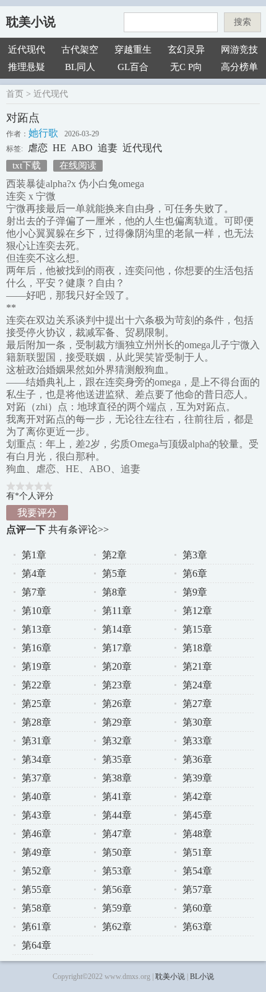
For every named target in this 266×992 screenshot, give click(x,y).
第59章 (117, 908)
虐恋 (38, 148)
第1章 (34, 555)
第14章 (117, 629)
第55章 (36, 889)
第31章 (36, 740)
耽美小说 (31, 22)
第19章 (36, 666)
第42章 (197, 796)
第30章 (197, 722)
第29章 (117, 722)
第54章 (197, 871)
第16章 (36, 648)
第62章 (117, 926)
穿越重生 (133, 50)
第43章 (36, 815)
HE (59, 148)
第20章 (117, 666)
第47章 (117, 833)
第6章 (194, 573)
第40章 (36, 796)
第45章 (197, 815)
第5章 (114, 573)
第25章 (36, 703)
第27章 (197, 703)
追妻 (108, 148)
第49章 (36, 852)
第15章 (197, 629)
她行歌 (43, 133)
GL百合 (133, 67)
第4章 (34, 573)
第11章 (117, 610)
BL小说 (202, 976)
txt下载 (26, 165)
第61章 (36, 926)
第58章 (36, 908)
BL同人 (80, 67)
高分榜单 (239, 67)
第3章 (194, 555)
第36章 (197, 759)
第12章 (197, 610)
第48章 (197, 833)
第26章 (117, 703)
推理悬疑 (26, 67)
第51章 (197, 852)
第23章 (117, 685)
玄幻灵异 (186, 50)
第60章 (197, 908)
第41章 (117, 796)
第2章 (114, 555)
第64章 (36, 945)
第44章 (117, 815)
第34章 (36, 759)
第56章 (117, 889)
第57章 (197, 889)
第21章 (197, 666)
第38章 (117, 778)
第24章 (197, 685)
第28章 (36, 722)
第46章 (36, 833)
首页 (15, 94)
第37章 (36, 778)
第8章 (114, 592)
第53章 (117, 871)
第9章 (194, 592)
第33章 (197, 740)
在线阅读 (78, 165)
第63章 (197, 926)
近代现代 (26, 50)
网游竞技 (239, 50)
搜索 (242, 22)
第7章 (34, 592)
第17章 (117, 648)
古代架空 (79, 50)
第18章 (197, 648)
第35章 (117, 759)
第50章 (117, 852)
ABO (82, 148)
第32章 (117, 740)
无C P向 (186, 67)
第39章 (197, 778)
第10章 (36, 610)
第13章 (36, 629)
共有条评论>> (78, 529)
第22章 (36, 685)
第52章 (36, 871)
